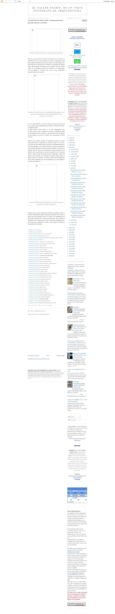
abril (72, 168)
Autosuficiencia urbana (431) (33, 259)
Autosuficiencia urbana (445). (33, 287)
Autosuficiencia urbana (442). (33, 281)
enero (72, 224)
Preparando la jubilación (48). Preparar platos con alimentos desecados (79, 326)
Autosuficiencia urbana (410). (33, 253)
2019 (70, 232)
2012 (70, 249)
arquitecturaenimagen (73, 552)
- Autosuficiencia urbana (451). (33, 298)
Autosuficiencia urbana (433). (33, 263)
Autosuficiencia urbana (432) (33, 261)
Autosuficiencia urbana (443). (33, 283)
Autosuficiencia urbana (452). (34, 300)
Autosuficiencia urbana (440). (33, 277)
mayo (72, 165)
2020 (70, 230)
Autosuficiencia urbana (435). (33, 267)
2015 (70, 241)
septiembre (74, 156)
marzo (72, 220)
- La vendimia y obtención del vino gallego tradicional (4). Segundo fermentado (75, 266)
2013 (70, 246)
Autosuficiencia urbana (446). (33, 289)
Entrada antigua (61, 355)
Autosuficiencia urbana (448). (33, 292)
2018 (70, 234)
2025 (70, 140)
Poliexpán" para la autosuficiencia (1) (35, 229)
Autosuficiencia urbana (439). (33, 275)
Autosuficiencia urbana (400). (33, 251)
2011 (70, 251)
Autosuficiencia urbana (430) (33, 257)
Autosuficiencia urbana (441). (33, 279)
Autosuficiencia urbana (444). (33, 285)
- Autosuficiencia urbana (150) (33, 241)
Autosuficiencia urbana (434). (33, 265)
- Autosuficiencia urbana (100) (33, 239)
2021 (70, 227)
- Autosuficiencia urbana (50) (33, 237)
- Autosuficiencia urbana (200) (33, 243)
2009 (70, 256)
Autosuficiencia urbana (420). (33, 255)
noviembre (73, 151)
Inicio (47, 355)
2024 (70, 142)
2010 (70, 253)
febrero (73, 222)
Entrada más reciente (33, 355)
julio (72, 161)
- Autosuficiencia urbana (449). (33, 294)
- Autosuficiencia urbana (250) (33, 245)
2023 (70, 145)
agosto (73, 158)
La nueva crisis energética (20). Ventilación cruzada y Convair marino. (79, 355)
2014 (70, 244)
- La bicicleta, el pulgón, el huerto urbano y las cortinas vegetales (39, 233)
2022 (70, 147)
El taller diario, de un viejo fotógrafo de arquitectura (57, 9)
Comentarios (73, 420)
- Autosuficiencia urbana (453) (33, 302)
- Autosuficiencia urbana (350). (33, 249)
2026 (70, 138)
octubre (73, 154)
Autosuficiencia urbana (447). (33, 290)
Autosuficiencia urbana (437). (33, 271)
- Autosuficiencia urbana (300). (33, 247)
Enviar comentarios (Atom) (42, 359)
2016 (70, 239)
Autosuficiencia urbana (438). (33, 273)
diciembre (73, 149)
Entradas (72, 417)
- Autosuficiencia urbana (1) (33, 235)
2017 (70, 237)
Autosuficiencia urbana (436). (33, 269)
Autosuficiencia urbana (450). (34, 296)
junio (72, 163)
